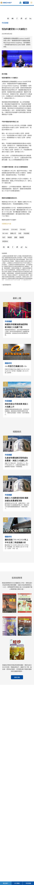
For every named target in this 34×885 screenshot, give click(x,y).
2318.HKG (14, 229)
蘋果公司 (13, 233)
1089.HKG (5, 229)
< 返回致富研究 (6, 285)
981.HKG (5, 233)
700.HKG (22, 229)
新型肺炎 (5, 241)
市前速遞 (26, 233)
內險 (19, 233)
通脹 (15, 237)
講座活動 (17, 677)
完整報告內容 (6, 224)
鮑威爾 (22, 237)
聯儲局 (10, 237)
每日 (3, 237)
